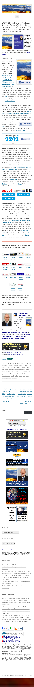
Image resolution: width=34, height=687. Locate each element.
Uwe (24, 376)
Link (6, 97)
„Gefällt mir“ (13, 179)
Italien (20, 290)
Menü (17, 16)
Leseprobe (18, 367)
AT (14, 290)
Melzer (16, 376)
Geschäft (4, 367)
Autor (11, 371)
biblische (16, 371)
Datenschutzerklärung (7, 675)
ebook (7, 365)
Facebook (7, 374)
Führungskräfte (26, 365)
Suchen (4, 410)
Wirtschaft (15, 369)
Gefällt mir (22, 374)
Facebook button (21, 130)
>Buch (5, 257)
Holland (21, 279)
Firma (20, 365)
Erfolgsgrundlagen (13, 365)
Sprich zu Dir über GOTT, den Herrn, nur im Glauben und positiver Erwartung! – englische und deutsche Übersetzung (16, 567)
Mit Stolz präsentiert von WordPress (23, 675)
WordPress (14, 378)
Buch (3, 365)
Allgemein (28, 363)
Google (20, 184)
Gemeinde (28, 374)
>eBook (5, 259)
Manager (24, 367)
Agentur (8, 371)
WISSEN (9, 378)
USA (15, 277)
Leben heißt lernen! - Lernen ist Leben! (12, 607)
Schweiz (5, 269)
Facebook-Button (10, 101)
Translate (22, 425)
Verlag (27, 376)
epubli (20, 371)
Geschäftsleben (11, 367)
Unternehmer (8, 369)
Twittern (4, 184)
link (3, 126)
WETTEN (4, 378)
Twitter (20, 376)
